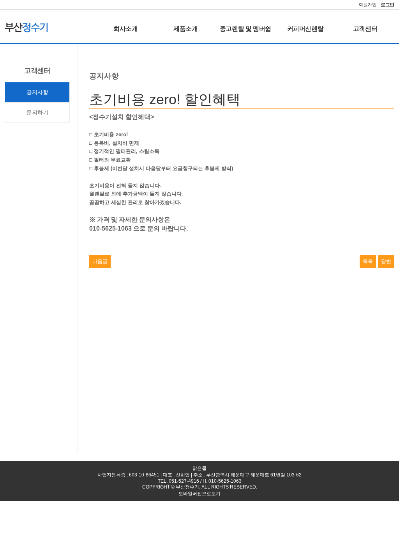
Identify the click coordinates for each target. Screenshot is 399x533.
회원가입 (367, 4)
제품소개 (185, 28)
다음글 (100, 261)
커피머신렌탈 (305, 28)
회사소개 (125, 28)
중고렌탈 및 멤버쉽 (245, 28)
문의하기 (37, 112)
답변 (386, 261)
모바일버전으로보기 (199, 493)
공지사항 (37, 92)
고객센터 (365, 28)
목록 (368, 261)
